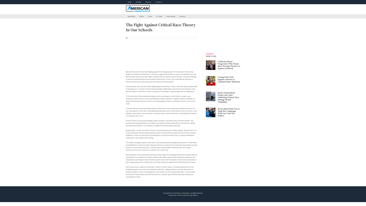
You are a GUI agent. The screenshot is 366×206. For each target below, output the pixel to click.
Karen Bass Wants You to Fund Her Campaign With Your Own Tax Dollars (229, 112)
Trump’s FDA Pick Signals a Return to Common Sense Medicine (229, 79)
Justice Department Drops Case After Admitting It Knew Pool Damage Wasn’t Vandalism (228, 97)
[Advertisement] (205, 9)
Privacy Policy (173, 195)
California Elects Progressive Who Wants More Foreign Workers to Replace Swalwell (229, 65)
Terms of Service (183, 195)
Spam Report (193, 195)
